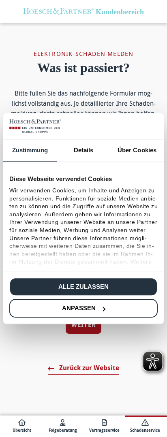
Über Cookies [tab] (137, 150)
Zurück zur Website (88, 367)
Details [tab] (84, 150)
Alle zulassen (83, 286)
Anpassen (79, 308)
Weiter (83, 324)
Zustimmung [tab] (30, 150)
